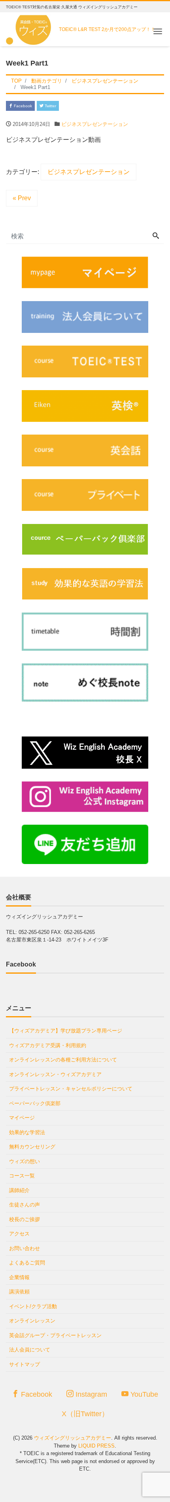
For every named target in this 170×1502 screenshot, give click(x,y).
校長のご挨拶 (24, 1219)
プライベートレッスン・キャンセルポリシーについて (70, 1089)
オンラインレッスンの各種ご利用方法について (63, 1060)
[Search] (156, 236)
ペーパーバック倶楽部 (34, 1103)
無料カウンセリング (32, 1147)
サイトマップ (24, 1364)
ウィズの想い (24, 1161)
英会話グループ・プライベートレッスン (55, 1335)
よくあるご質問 (27, 1263)
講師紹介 (19, 1190)
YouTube (143, 1394)
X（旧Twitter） (85, 1414)
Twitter (49, 106)
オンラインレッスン (32, 1321)
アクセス (19, 1234)
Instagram (90, 1394)
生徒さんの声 (24, 1205)
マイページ (22, 1118)
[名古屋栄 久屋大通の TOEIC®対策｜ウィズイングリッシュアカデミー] (30, 27)
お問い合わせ (24, 1248)
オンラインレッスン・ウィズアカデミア (55, 1074)
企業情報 (19, 1277)
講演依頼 (19, 1292)
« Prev (22, 198)
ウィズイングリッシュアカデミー (72, 1438)
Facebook (22, 106)
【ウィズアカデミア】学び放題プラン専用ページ (65, 1031)
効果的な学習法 (27, 1132)
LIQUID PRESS (96, 1446)
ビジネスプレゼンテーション (94, 124)
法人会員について (29, 1350)
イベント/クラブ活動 (33, 1306)
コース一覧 (22, 1176)
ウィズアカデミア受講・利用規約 (47, 1045)
